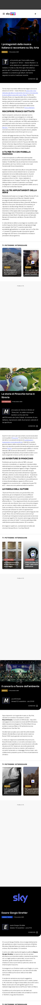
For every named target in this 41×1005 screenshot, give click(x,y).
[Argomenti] (35, 13)
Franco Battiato (29, 108)
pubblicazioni (28, 440)
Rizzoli (9, 448)
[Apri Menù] (4, 14)
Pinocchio (15, 438)
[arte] (11, 13)
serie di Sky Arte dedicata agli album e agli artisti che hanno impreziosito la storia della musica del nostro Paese (20, 93)
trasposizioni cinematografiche (12, 442)
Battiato (5, 128)
